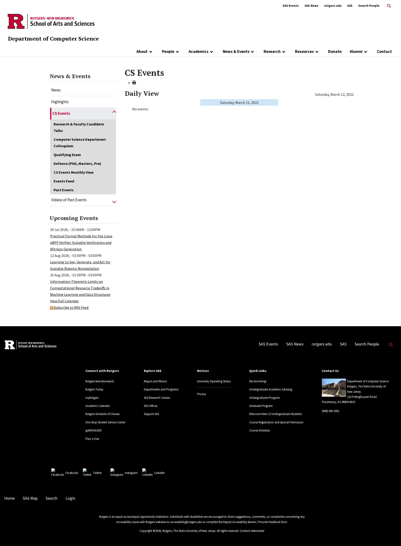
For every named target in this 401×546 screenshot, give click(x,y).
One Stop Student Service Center (105, 422)
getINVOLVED (93, 430)
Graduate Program (261, 406)
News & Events (236, 51)
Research (272, 51)
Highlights (60, 101)
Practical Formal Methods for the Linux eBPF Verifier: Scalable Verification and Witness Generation (81, 242)
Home (9, 498)
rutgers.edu (333, 6)
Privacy (201, 394)
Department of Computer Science (53, 38)
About (142, 51)
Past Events (64, 190)
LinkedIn (159, 473)
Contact (384, 51)
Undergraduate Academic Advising (270, 389)
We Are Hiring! (257, 381)
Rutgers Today (94, 389)
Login (70, 498)
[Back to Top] (391, 534)
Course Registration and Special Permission (276, 422)
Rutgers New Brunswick (99, 381)
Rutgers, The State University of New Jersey (188, 531)
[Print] (134, 82)
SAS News (311, 6)
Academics (198, 51)
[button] (114, 113)
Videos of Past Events (69, 199)
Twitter (97, 473)
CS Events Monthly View (74, 172)
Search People (368, 6)
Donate (335, 51)
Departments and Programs (161, 389)
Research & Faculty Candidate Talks (79, 127)
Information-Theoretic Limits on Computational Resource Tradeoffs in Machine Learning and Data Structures (80, 288)
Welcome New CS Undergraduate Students (275, 414)
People (168, 51)
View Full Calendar (64, 301)
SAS (349, 6)
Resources (304, 51)
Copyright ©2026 (150, 531)
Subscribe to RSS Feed (71, 307)
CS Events (61, 113)
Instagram (131, 473)
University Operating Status (214, 381)
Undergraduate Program (264, 397)
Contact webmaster (252, 531)
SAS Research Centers (157, 397)
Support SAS (151, 414)
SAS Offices (150, 406)
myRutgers (92, 397)
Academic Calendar (97, 406)
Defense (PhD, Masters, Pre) (77, 163)
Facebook (71, 473)
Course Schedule (259, 430)
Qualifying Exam (67, 154)
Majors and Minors (155, 381)
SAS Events (291, 6)
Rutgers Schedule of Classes (102, 414)
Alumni (356, 51)
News (56, 90)
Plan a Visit (92, 439)
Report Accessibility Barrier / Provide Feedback (251, 522)
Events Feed (64, 181)
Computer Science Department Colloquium (80, 142)
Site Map (30, 498)
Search (51, 498)
